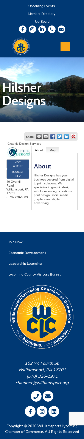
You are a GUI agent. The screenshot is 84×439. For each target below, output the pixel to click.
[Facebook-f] (22, 29)
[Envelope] (61, 29)
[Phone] (52, 29)
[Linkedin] (42, 29)
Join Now (16, 242)
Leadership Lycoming (25, 263)
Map (53, 150)
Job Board (42, 21)
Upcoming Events (41, 6)
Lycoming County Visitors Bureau (35, 274)
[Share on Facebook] (52, 136)
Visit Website (18, 164)
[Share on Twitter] (59, 136)
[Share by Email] (45, 136)
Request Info (17, 174)
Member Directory (41, 13)
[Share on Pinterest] (73, 136)
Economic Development (27, 252)
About (39, 150)
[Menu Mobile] (65, 46)
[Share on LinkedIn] (66, 136)
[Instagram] (32, 29)
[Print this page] (39, 136)
